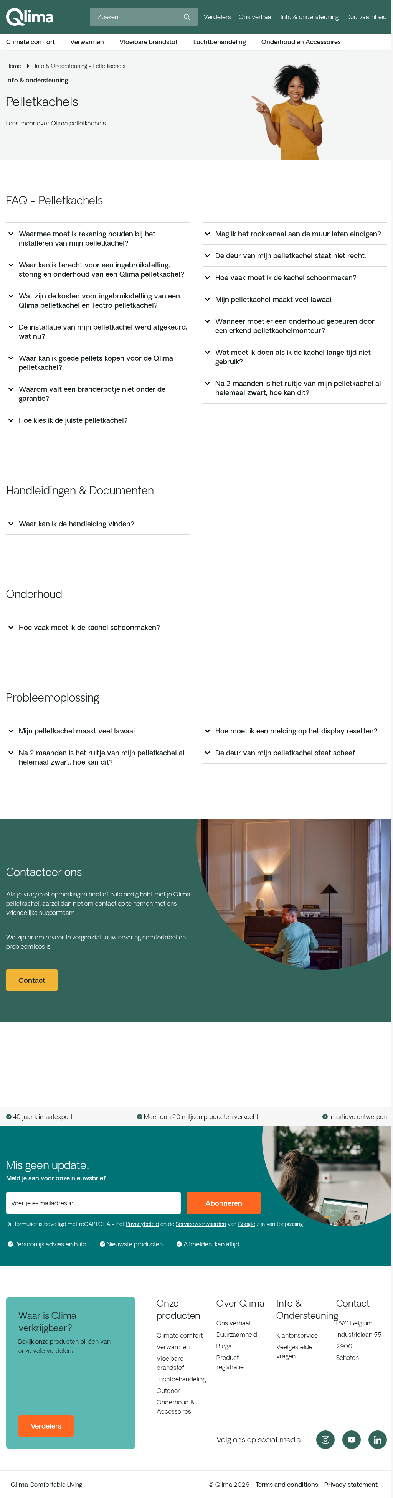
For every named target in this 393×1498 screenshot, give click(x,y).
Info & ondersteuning (310, 16)
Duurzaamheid (366, 16)
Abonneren (223, 1203)
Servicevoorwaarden (201, 1224)
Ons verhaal (256, 16)
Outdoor (168, 1390)
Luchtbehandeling (181, 1379)
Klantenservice (297, 1335)
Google (246, 1224)
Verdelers (217, 16)
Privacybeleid (142, 1224)
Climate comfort (180, 1335)
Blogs (223, 1346)
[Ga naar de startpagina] (29, 17)
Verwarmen (173, 1346)
